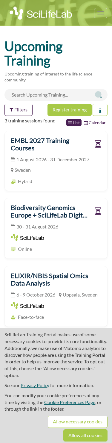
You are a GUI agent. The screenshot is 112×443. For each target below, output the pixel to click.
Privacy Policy (35, 385)
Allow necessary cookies (77, 421)
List (76, 122)
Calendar (97, 122)
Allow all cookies (85, 435)
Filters (20, 109)
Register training (70, 109)
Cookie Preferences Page (69, 402)
